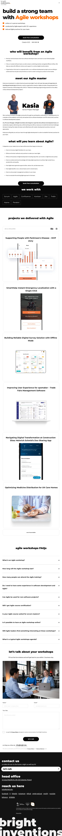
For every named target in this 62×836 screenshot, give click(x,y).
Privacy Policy (30, 748)
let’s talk (31, 739)
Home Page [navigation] (5, 3)
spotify (45, 793)
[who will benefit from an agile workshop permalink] (2, 52)
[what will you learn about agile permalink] (2, 141)
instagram (21, 793)
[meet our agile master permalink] (2, 78)
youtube (52, 793)
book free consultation (31, 38)
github (29, 793)
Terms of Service (40, 748)
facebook (5, 793)
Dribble (56, 229)
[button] (59, 3)
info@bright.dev (21, 745)
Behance (52, 229)
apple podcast (37, 793)
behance (5, 797)
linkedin (14, 793)
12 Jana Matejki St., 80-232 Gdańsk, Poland (17, 780)
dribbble (12, 797)
